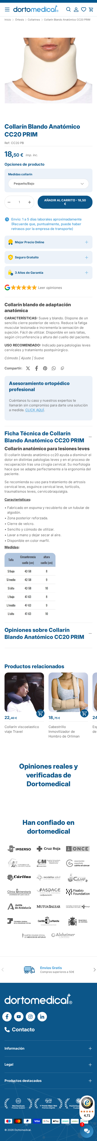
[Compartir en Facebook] (36, 368)
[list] (48, 72)
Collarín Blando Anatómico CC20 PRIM (67, 20)
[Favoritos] (83, 9)
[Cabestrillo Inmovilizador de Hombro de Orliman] (68, 692)
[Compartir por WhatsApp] (53, 368)
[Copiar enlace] (62, 368)
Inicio (8, 20)
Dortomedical (22, 1130)
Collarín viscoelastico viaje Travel (22, 729)
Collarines (34, 20)
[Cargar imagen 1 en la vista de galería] (48, 70)
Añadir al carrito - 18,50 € (65, 202)
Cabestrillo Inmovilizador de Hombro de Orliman (64, 731)
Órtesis (19, 20)
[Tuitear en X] (28, 368)
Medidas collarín (20, 174)
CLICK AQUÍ (34, 410)
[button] (91, 9)
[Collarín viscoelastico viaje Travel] (24, 692)
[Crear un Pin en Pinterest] (45, 368)
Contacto (23, 1029)
